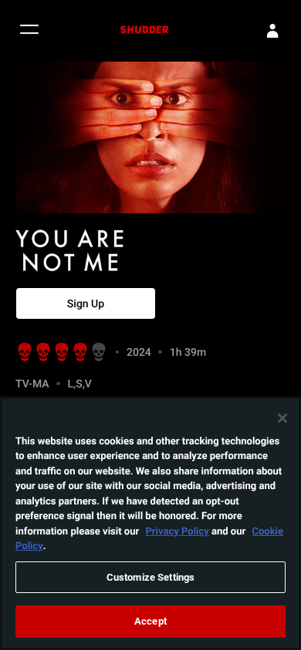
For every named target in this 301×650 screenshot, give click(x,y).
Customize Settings (150, 577)
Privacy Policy (176, 531)
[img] (100, 250)
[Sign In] (272, 30)
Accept (150, 621)
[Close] (282, 418)
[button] (29, 31)
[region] (150, 523)
